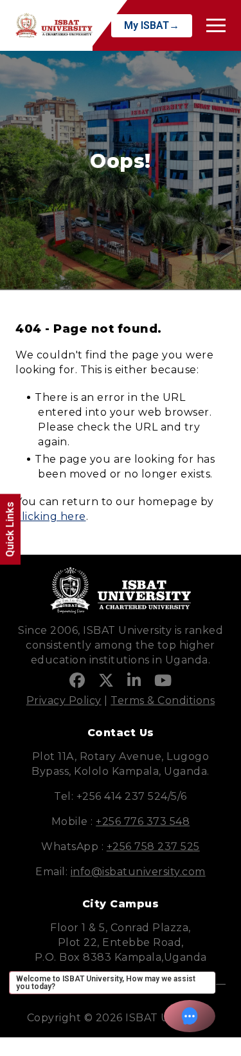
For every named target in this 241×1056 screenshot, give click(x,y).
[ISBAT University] (54, 25)
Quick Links (10, 529)
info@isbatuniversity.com (138, 872)
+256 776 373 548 (143, 821)
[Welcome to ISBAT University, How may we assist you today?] (189, 1016)
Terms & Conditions (163, 700)
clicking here (50, 516)
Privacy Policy (64, 700)
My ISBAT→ (151, 25)
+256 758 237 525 (153, 846)
